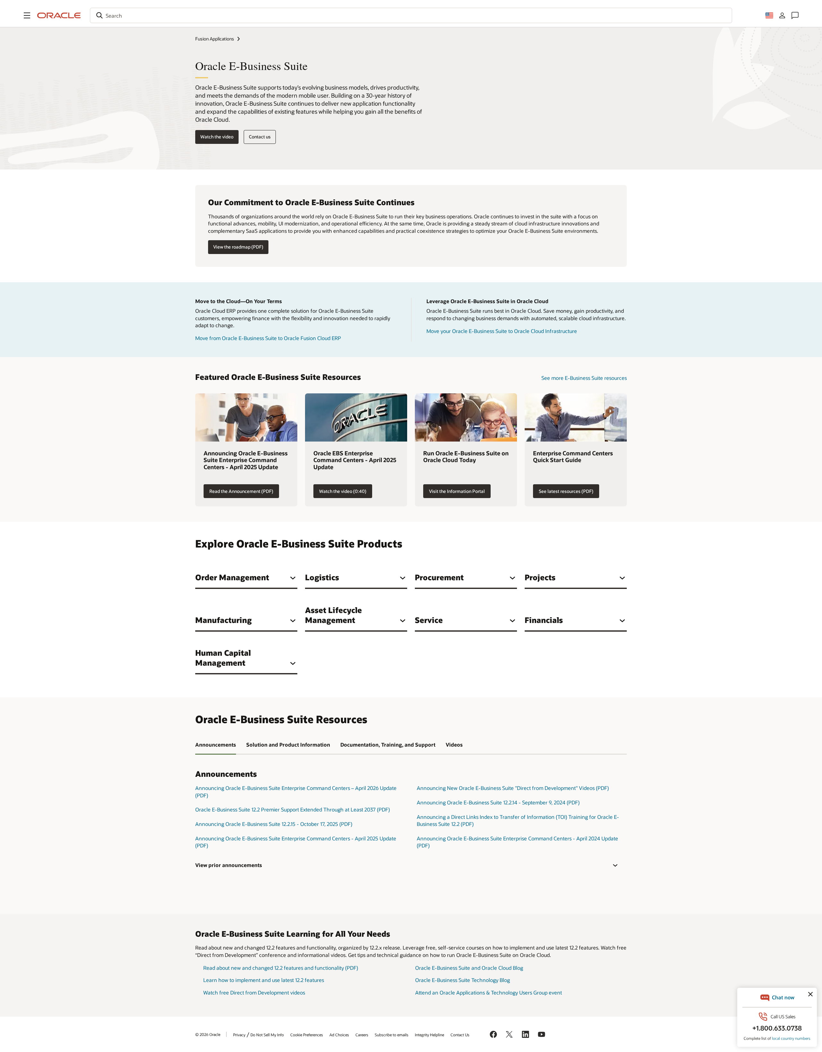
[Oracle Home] (59, 15)
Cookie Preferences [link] (306, 1034)
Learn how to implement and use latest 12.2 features (263, 980)
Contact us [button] (260, 137)
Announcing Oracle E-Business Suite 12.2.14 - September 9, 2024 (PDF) (498, 802)
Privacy (239, 1034)
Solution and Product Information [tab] (288, 744)
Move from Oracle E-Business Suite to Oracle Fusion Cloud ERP (268, 338)
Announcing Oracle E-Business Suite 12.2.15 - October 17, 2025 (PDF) (273, 823)
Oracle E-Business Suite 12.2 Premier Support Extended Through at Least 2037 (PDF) (292, 809)
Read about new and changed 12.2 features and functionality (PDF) (280, 967)
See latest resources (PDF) (566, 491)
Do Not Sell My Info (267, 1034)
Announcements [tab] (215, 744)
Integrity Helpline (429, 1034)
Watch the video (216, 137)
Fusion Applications (214, 39)
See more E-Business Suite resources (584, 377)
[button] (27, 15)
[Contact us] (795, 15)
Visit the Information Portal (457, 491)
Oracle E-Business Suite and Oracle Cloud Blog (469, 967)
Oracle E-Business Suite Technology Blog (462, 980)
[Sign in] (782, 15)
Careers (361, 1034)
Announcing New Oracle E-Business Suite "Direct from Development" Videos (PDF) (513, 788)
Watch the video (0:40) (342, 491)
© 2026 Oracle (207, 1034)
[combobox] (411, 15)
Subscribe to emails (391, 1034)
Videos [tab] (454, 744)
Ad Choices (339, 1034)
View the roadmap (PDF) (238, 247)
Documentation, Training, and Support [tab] (387, 744)
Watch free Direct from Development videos (254, 992)
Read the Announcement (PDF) (241, 491)
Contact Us (459, 1034)
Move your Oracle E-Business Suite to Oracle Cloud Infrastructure (501, 331)
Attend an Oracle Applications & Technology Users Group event (488, 992)
